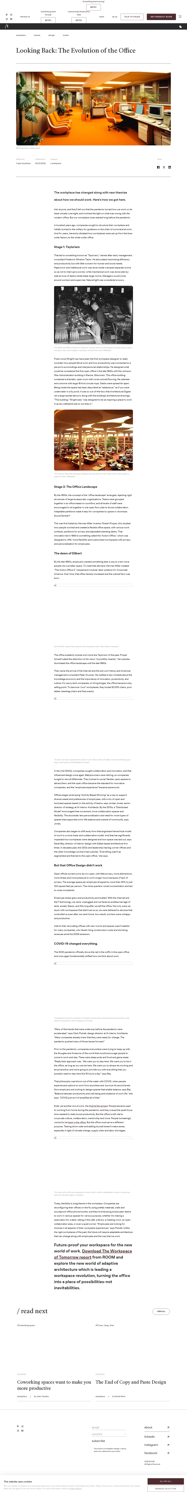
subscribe (98, 1441)
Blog (114, 17)
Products (25, 17)
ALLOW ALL (166, 1481)
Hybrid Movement (98, 1106)
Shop (101, 17)
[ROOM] (9, 17)
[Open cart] (180, 16)
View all (161, 1311)
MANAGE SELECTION (165, 1489)
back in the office (77, 1122)
